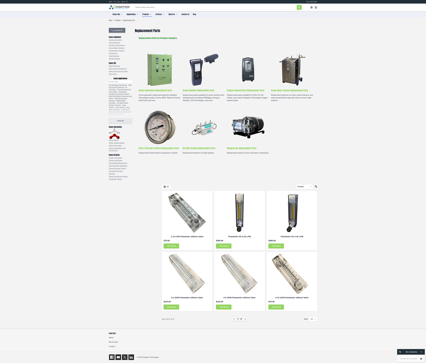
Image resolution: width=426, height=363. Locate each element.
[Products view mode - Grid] (164, 186)
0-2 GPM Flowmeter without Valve (187, 298)
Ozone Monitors (114, 42)
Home (110, 20)
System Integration (115, 158)
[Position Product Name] (304, 186)
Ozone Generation (115, 145)
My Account (113, 342)
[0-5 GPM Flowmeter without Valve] (239, 274)
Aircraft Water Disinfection (118, 85)
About (111, 337)
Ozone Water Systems (117, 48)
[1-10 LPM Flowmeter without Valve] (187, 213)
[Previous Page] (234, 319)
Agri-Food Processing (116, 87)
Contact (112, 346)
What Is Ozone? (114, 66)
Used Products (114, 56)
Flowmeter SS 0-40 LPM (292, 236)
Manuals (112, 174)
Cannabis (112, 103)
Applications (131, 14)
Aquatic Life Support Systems (119, 94)
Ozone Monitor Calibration (118, 166)
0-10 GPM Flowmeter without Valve (292, 298)
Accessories (113, 53)
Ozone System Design (117, 143)
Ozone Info (116, 14)
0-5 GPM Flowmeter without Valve (239, 298)
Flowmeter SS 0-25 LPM (239, 236)
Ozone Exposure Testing (117, 168)
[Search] (299, 7)
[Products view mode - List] (168, 186)
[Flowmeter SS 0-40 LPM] (292, 213)
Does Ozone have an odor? (118, 71)
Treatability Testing (115, 179)
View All (120, 121)
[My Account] (311, 7)
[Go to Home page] (119, 7)
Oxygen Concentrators (117, 45)
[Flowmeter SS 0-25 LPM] (239, 213)
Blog (194, 14)
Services (159, 14)
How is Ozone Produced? (118, 69)
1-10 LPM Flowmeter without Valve (187, 236)
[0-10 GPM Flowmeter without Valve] (292, 274)
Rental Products (114, 58)
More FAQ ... (113, 74)
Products (145, 14)
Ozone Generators (115, 40)
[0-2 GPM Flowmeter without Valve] (187, 274)
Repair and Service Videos (118, 176)
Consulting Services (116, 171)
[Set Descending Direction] (316, 186)
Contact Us (185, 14)
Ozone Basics (114, 140)
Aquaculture (122, 92)
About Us (172, 14)
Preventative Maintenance (118, 163)
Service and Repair (115, 160)
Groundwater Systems (117, 50)
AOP (130, 85)
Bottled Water (121, 100)
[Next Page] (245, 319)
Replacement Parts (129, 20)
